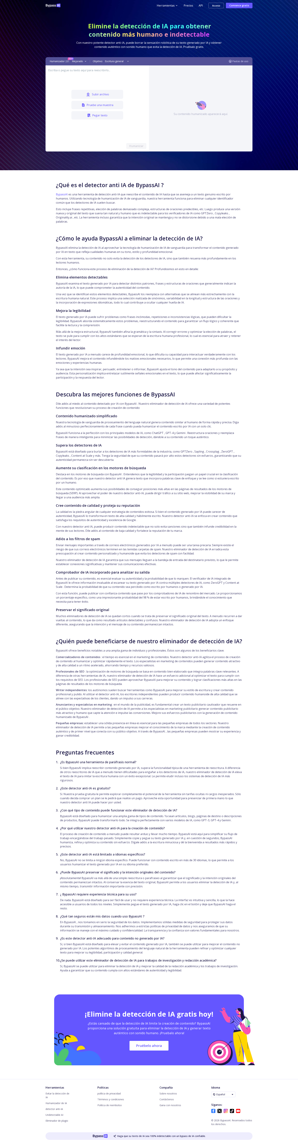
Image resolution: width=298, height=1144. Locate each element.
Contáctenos (167, 1099)
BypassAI (62, 194)
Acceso (216, 5)
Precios (188, 5)
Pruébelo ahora (149, 1045)
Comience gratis (239, 5)
